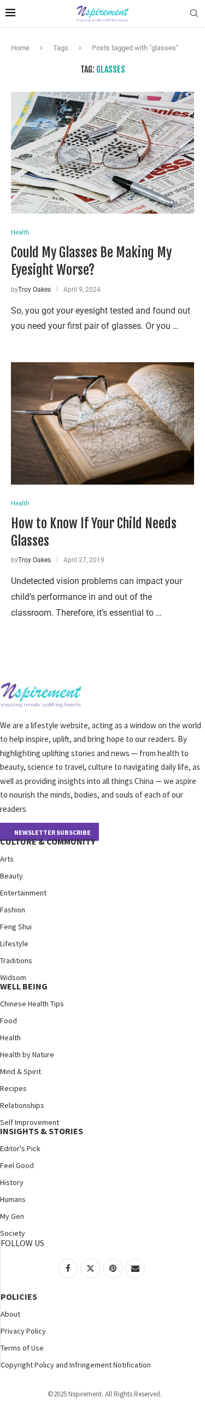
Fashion (12, 909)
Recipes (13, 1088)
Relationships (22, 1105)
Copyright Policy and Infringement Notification (76, 1365)
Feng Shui (16, 926)
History (12, 1182)
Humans (13, 1199)
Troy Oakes (34, 289)
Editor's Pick (20, 1148)
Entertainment (23, 893)
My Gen (12, 1216)
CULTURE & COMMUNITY (47, 841)
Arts (7, 859)
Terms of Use (22, 1348)
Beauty (11, 876)
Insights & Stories (41, 1131)
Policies (19, 1296)
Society (12, 1233)
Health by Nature (27, 1054)
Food (8, 1020)
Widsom (13, 977)
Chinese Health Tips (32, 1003)
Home (20, 48)
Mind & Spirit (20, 1071)
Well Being (24, 986)
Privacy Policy (23, 1331)
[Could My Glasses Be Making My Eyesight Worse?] (102, 153)
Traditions (16, 960)
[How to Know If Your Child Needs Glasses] (102, 423)
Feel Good (17, 1165)
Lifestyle (14, 943)
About (10, 1314)
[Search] (194, 13)
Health (10, 1037)
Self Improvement (29, 1122)
